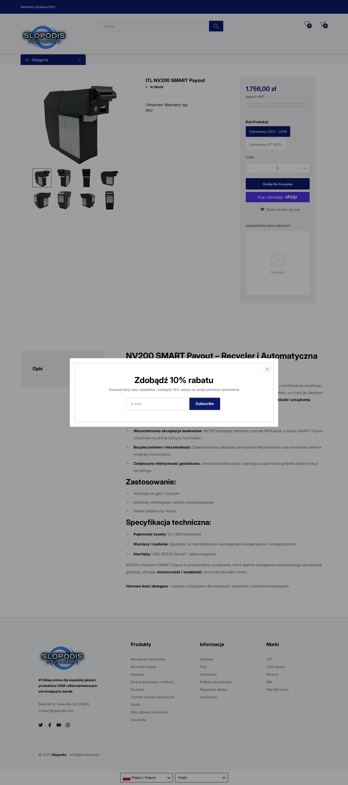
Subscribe (205, 404)
